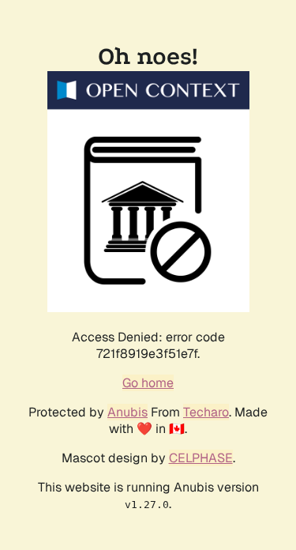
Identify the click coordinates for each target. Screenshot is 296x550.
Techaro (206, 412)
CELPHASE (201, 458)
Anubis (127, 412)
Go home (148, 383)
